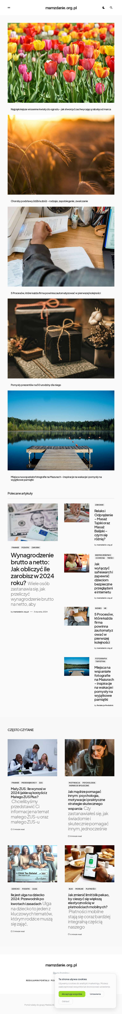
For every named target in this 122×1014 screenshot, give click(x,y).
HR (105, 608)
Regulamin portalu (38, 980)
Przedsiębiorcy (29, 783)
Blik (71, 889)
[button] (9, 7)
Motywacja (74, 783)
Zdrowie (99, 505)
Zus (41, 783)
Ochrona (100, 558)
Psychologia (89, 783)
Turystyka (100, 661)
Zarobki (36, 547)
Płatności (91, 889)
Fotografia (101, 659)
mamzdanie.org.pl (61, 7)
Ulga (34, 889)
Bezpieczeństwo (103, 555)
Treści (110, 558)
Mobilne (79, 889)
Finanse (15, 547)
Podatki (25, 547)
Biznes (98, 608)
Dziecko (16, 889)
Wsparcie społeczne (79, 786)
